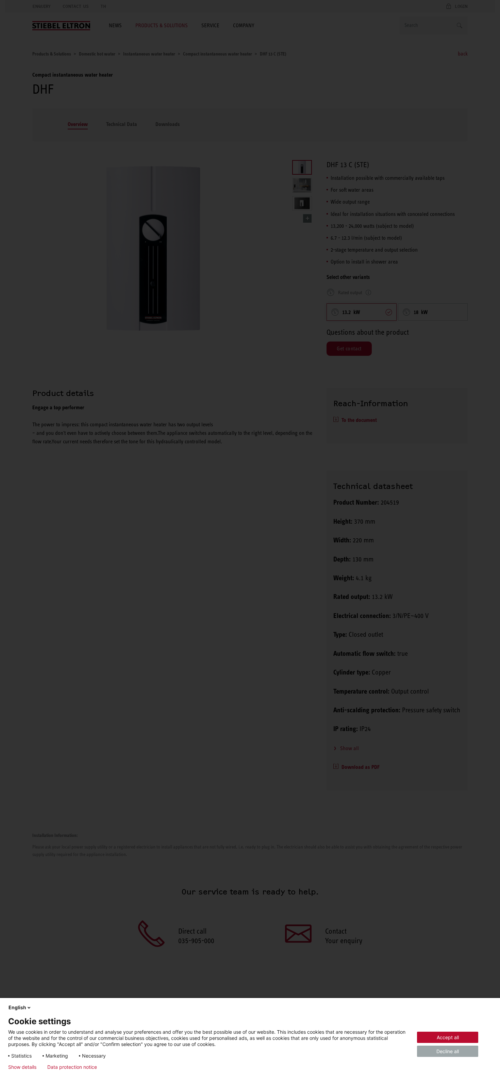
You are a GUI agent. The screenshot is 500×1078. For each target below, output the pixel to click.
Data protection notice (72, 1067)
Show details (22, 1067)
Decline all (447, 1051)
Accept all (448, 1037)
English (17, 1007)
